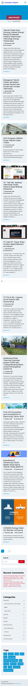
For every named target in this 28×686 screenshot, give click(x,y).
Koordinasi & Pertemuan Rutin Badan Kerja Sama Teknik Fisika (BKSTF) (13, 463)
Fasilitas (14, 621)
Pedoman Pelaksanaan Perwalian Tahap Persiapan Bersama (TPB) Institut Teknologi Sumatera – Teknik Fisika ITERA (14, 583)
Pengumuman (14, 635)
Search (5, 558)
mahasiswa (13, 664)
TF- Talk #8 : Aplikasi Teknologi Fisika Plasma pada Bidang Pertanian (12, 185)
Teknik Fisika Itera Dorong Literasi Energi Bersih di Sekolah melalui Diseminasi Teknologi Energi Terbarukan (13, 35)
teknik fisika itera (8, 670)
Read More (6, 71)
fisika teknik (12, 657)
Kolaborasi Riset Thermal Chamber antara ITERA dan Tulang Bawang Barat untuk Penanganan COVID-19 (13, 363)
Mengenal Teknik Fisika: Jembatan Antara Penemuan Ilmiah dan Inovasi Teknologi (11, 84)
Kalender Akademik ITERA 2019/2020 (12, 586)
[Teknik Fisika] (9, 2)
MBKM (14, 607)
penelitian (20, 664)
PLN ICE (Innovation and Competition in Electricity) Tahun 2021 (13, 414)
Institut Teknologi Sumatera (10, 660)
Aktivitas (14, 614)
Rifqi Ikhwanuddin (17, 683)
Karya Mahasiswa (14, 628)
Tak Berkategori (14, 639)
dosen (22, 654)
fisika (5, 657)
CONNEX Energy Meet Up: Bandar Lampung (13, 529)
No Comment (8, 45)
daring (16, 654)
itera (20, 660)
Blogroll (14, 618)
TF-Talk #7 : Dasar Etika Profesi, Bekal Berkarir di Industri (13, 244)
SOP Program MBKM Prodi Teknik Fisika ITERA (13, 140)
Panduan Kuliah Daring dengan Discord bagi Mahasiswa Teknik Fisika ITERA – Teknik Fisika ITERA (14, 577)
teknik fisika (17, 667)
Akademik (14, 600)
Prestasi (14, 632)
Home (9, 21)
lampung (6, 664)
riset (5, 667)
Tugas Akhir (14, 611)
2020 (5, 654)
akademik (10, 654)
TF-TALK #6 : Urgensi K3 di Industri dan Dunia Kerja (13, 299)
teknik (10, 667)
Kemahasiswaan (14, 624)
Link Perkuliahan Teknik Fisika (14, 603)
